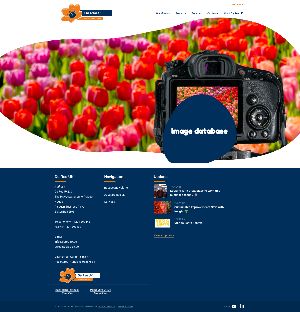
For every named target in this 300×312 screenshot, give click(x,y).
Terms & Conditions (106, 306)
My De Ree (237, 4)
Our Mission (163, 13)
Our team (212, 13)
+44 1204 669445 (79, 221)
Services (197, 13)
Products (181, 13)
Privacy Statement (125, 306)
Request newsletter (116, 187)
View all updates (164, 235)
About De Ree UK (233, 13)
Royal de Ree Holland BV (67, 290)
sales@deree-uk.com (68, 246)
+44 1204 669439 (70, 226)
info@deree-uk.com (67, 241)
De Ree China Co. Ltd (100, 290)
